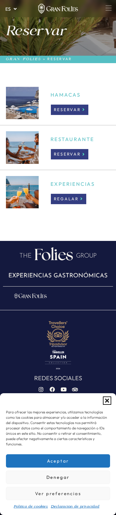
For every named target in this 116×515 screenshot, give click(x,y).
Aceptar (58, 461)
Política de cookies (31, 506)
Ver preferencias (58, 493)
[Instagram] (41, 389)
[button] (107, 401)
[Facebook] (52, 389)
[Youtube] (63, 389)
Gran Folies (23, 59)
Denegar (58, 477)
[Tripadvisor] (75, 389)
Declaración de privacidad (75, 506)
